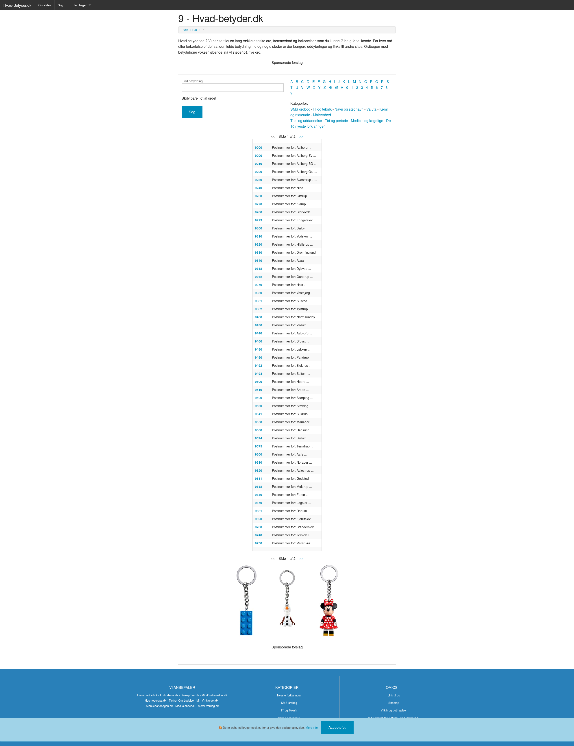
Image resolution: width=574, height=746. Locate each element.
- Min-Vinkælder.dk (206, 700)
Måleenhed (322, 114)
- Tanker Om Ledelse (180, 700)
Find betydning (192, 81)
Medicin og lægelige (367, 120)
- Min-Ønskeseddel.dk (213, 695)
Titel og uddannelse (306, 120)
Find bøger (79, 5)
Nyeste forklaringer (289, 695)
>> (301, 136)
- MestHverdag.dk (207, 706)
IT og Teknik (289, 710)
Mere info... (313, 727)
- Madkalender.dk (184, 706)
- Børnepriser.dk (189, 695)
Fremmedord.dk (147, 695)
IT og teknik (322, 109)
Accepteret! (337, 727)
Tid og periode (336, 120)
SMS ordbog (300, 109)
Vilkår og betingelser (394, 710)
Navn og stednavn (349, 109)
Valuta (371, 109)
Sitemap (393, 702)
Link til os (394, 695)
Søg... (62, 5)
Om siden (44, 5)
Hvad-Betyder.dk (17, 5)
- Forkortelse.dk (168, 695)
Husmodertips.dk (155, 700)
